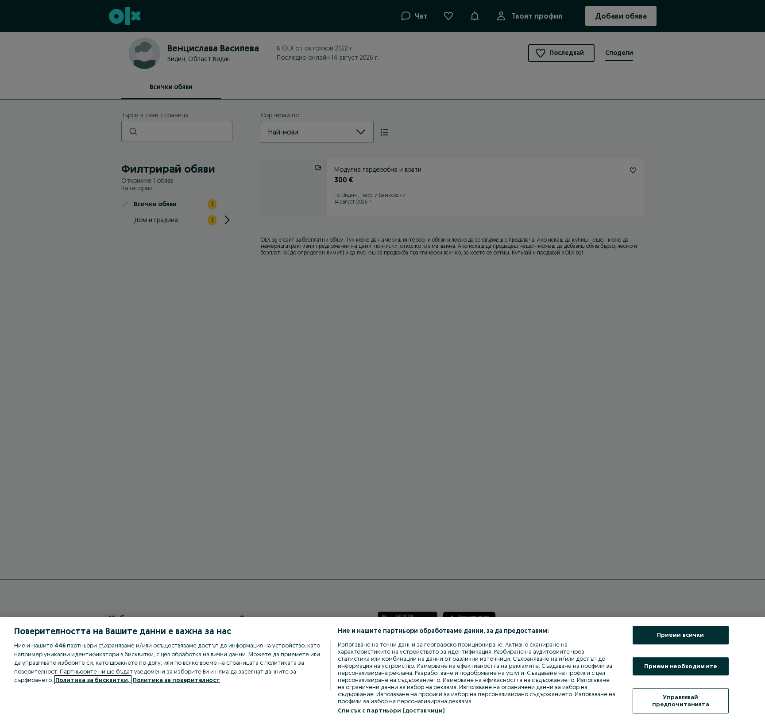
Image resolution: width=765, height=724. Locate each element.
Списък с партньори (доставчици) (391, 710)
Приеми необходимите (680, 666)
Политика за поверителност (176, 679)
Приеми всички (680, 634)
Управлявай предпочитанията (680, 701)
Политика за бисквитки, (93, 679)
